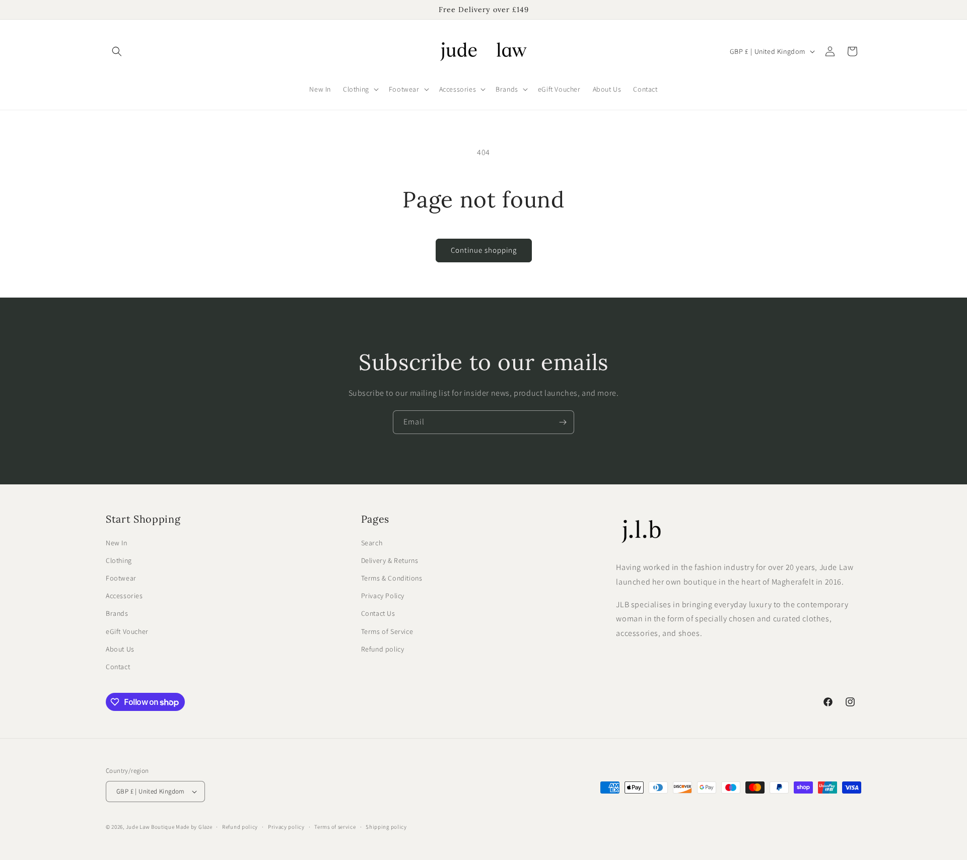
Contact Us (378, 613)
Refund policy (382, 649)
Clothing (119, 560)
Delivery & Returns (390, 560)
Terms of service (335, 826)
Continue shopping (484, 250)
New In (116, 542)
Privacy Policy (382, 595)
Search (372, 542)
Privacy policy (286, 826)
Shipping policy (386, 826)
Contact (118, 666)
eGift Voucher (127, 631)
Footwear (121, 578)
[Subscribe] (562, 422)
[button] (117, 51)
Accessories (124, 595)
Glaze (205, 826)
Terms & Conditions (392, 578)
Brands (117, 613)
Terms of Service (387, 631)
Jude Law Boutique (150, 826)
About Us (120, 649)
